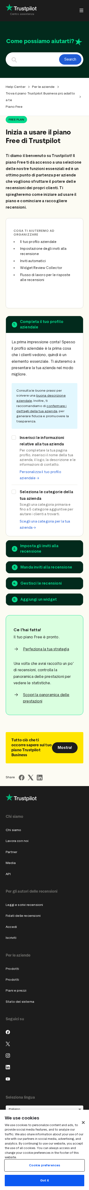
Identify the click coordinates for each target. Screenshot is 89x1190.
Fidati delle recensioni (23, 916)
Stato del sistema (20, 1002)
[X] (8, 1044)
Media (11, 863)
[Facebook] (8, 1032)
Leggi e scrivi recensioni (24, 905)
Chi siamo (13, 830)
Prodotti (12, 969)
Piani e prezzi (16, 991)
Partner (11, 852)
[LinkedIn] (8, 1067)
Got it (44, 1180)
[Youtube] (8, 1079)
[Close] (83, 1122)
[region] (44, 1150)
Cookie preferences (44, 1165)
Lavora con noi (17, 841)
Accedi (11, 927)
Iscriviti (11, 938)
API (8, 874)
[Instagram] (8, 1055)
